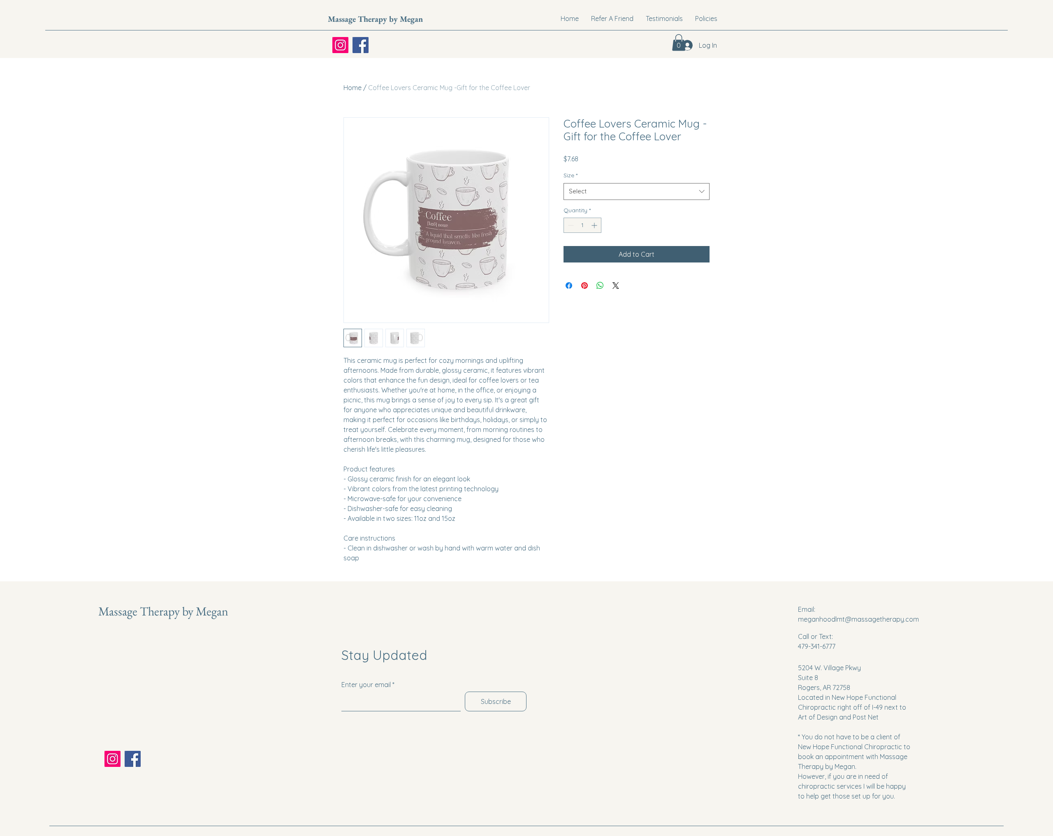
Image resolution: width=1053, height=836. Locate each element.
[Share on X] (616, 285)
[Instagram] (340, 45)
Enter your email (366, 684)
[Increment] (595, 225)
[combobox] (637, 191)
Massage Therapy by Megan (375, 19)
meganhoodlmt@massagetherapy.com (858, 619)
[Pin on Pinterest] (584, 285)
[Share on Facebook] (569, 285)
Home (352, 88)
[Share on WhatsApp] (600, 285)
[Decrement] (570, 225)
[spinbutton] (582, 225)
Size (571, 175)
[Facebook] (361, 45)
